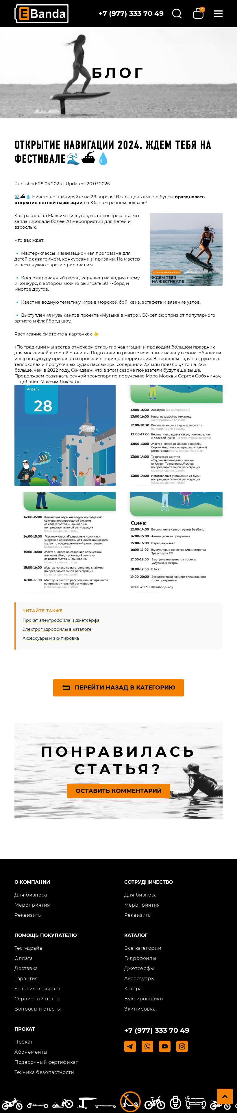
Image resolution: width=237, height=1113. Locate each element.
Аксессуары (139, 978)
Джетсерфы (139, 968)
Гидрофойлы (140, 958)
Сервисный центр (37, 999)
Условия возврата (37, 988)
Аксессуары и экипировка (51, 638)
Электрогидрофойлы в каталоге (57, 629)
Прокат (23, 1042)
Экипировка (139, 1009)
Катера (133, 988)
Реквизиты (28, 915)
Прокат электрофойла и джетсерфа (61, 620)
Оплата (23, 958)
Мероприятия (32, 905)
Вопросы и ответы (37, 1009)
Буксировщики (143, 999)
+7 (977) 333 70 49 (131, 13)
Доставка (26, 968)
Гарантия (26, 978)
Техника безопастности (44, 1072)
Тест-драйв (28, 948)
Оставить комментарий (119, 790)
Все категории (142, 948)
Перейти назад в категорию (125, 687)
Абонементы (30, 1052)
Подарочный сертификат (46, 1062)
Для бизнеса (30, 895)
